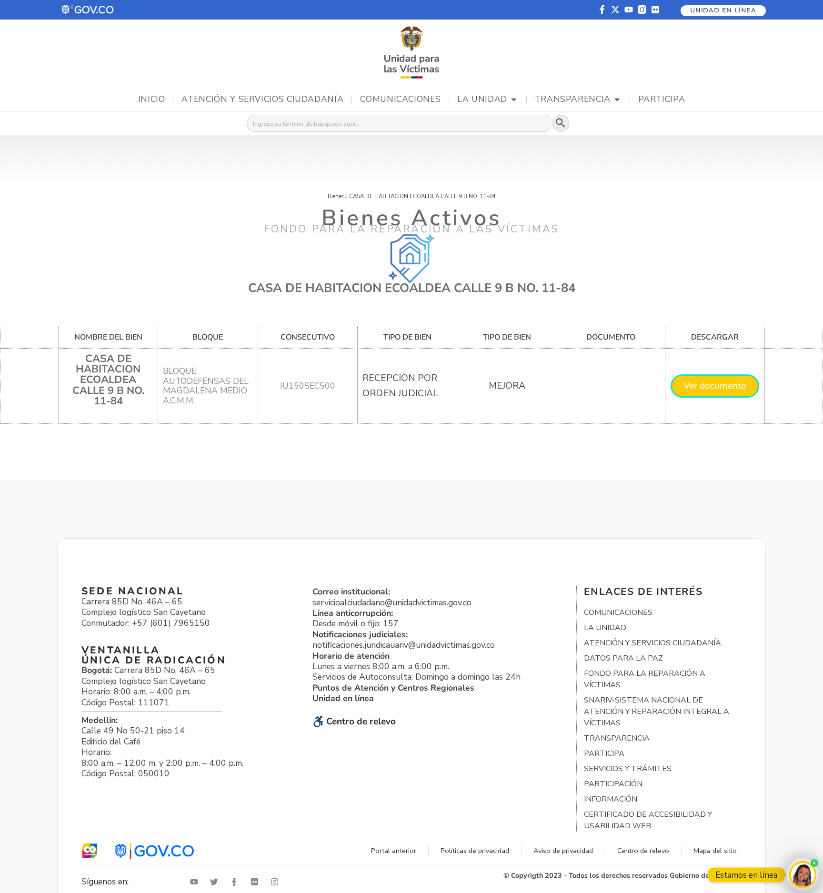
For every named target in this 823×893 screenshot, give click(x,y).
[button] (88, 10)
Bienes (336, 196)
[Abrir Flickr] (257, 882)
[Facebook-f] (602, 9)
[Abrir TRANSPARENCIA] (617, 99)
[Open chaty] (802, 874)
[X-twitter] (615, 9)
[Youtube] (628, 9)
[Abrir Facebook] (236, 882)
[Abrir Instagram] (277, 882)
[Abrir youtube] (196, 882)
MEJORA (507, 386)
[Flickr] (655, 9)
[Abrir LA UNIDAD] (514, 99)
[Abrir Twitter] (216, 882)
